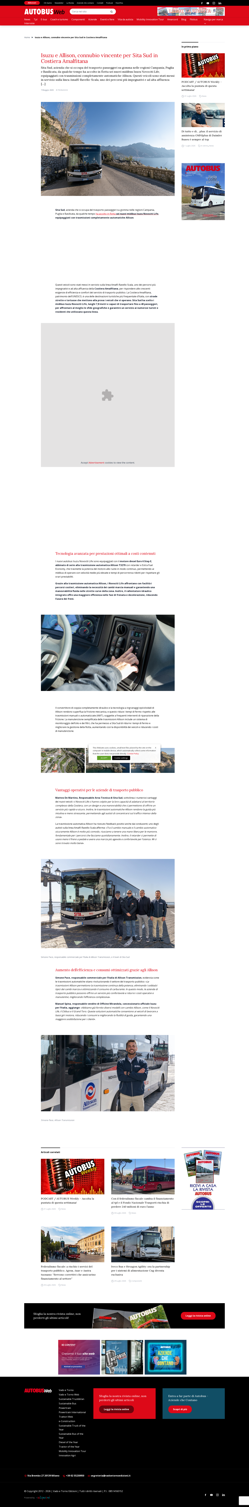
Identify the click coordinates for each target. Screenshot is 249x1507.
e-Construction (67, 1421)
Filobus (194, 19)
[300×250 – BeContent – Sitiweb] (79, 1357)
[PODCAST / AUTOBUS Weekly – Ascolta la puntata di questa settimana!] (203, 65)
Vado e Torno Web (69, 1394)
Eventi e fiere (107, 19)
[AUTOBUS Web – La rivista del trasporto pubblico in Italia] (44, 12)
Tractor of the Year (69, 1446)
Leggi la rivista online (198, 1315)
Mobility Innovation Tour (150, 19)
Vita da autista (125, 19)
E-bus (44, 19)
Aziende (92, 19)
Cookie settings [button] (121, 758)
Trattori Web (66, 1416)
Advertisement (96, 462)
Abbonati (32, 3)
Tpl (35, 19)
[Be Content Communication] (43, 1497)
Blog (183, 19)
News (27, 19)
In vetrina (204, 146)
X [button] (155, 747)
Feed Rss (119, 3)
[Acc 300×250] (165, 1357)
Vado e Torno (66, 1390)
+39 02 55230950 (74, 1475)
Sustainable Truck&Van (71, 1399)
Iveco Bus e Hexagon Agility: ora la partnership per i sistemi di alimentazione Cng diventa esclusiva (140, 1270)
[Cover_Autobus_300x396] (203, 191)
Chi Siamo (48, 3)
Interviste (29, 23)
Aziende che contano (85, 3)
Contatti (100, 3)
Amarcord (172, 19)
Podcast (109, 3)
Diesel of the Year (68, 1442)
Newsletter (59, 3)
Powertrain (65, 1408)
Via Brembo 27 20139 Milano (43, 1475)
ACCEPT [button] (104, 758)
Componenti (78, 19)
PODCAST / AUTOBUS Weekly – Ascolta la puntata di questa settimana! (202, 86)
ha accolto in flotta (127, 213)
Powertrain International (72, 1412)
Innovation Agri (67, 1455)
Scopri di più (180, 1409)
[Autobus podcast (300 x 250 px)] (122, 1357)
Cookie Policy (133, 753)
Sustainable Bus (67, 1403)
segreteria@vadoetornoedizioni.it (111, 1475)
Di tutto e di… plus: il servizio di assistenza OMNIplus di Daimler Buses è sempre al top (202, 135)
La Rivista (70, 3)
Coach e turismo (59, 19)
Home (27, 37)
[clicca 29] (191, 11)
